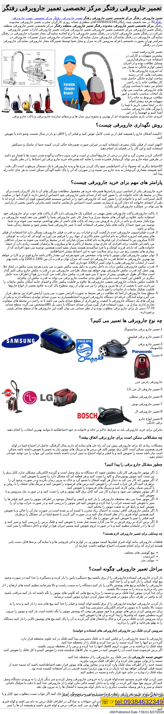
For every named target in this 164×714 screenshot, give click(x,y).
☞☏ (132, 701)
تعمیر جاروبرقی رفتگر (67, 18)
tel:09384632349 (139, 701)
